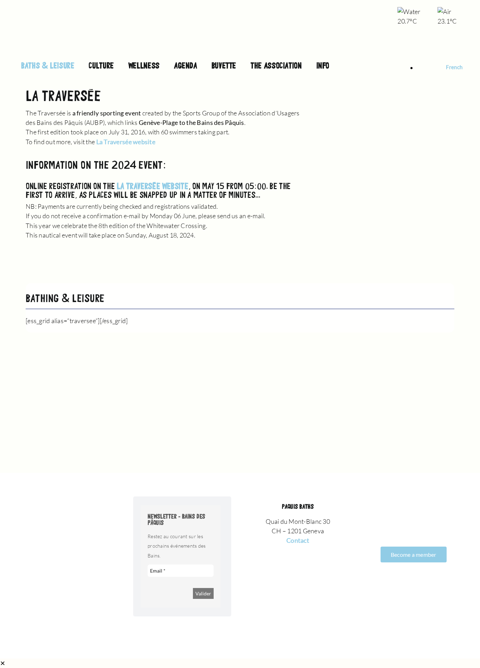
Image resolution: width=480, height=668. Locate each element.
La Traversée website (125, 142)
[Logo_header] (240, 10)
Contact (297, 540)
